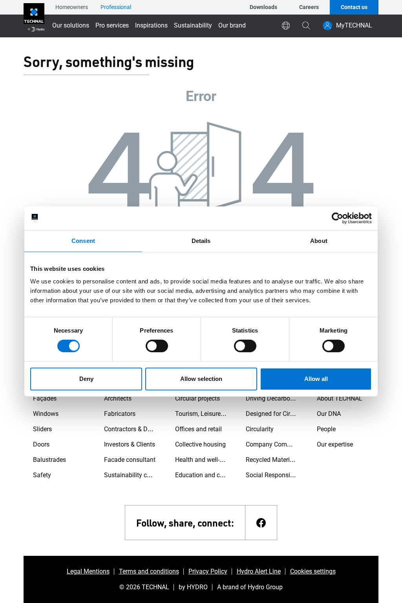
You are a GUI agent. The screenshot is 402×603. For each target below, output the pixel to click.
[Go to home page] (34, 18)
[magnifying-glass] (306, 26)
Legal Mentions (88, 571)
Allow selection (201, 378)
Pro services (112, 25)
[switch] (157, 346)
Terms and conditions (149, 571)
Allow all (316, 378)
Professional (115, 7)
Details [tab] (201, 240)
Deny (86, 378)
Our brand (232, 25)
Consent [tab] (83, 240)
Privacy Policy (207, 571)
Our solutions (70, 25)
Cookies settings (313, 571)
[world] (286, 26)
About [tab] (318, 240)
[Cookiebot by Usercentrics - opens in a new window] (337, 218)
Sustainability (193, 25)
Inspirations (151, 25)
